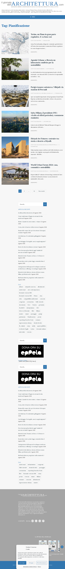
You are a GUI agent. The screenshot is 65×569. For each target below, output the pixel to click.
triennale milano (41, 329)
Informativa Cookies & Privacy (30, 566)
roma (28, 326)
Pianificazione (32, 317)
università (22, 332)
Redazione (38, 121)
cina (41, 296)
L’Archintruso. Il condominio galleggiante (29, 236)
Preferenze (41, 563)
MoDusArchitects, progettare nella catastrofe (30, 277)
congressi (22, 302)
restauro (38, 320)
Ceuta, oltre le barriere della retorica (28, 227)
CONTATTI (21, 521)
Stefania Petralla (52, 144)
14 (34, 191)
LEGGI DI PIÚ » (34, 52)
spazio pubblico (41, 326)
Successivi (42, 191)
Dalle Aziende (39, 302)
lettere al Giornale (24, 311)
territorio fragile (24, 329)
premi (39, 317)
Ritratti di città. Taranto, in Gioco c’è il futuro (30, 256)
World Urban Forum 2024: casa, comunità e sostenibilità (44, 166)
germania (41, 305)
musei (27, 314)
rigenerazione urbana (25, 323)
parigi (40, 314)
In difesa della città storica (25, 213)
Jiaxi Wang (43, 93)
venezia (29, 332)
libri (33, 311)
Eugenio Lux (50, 93)
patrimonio (22, 317)
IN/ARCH (21, 308)
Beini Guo (38, 93)
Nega (31, 563)
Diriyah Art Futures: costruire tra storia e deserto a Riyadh (45, 139)
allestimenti (41, 287)
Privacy (39, 566)
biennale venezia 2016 (25, 293)
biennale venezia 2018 (25, 296)
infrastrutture (30, 308)
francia (34, 305)
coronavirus (30, 302)
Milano (38, 311)
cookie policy (29, 554)
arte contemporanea (34, 290)
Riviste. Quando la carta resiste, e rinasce (29, 221)
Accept (22, 563)
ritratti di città (38, 323)
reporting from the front (26, 320)
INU (38, 308)
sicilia (33, 326)
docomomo (22, 305)
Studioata (50, 565)
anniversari (22, 290)
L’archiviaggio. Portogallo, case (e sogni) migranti (31, 241)
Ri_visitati (22, 326)
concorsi (42, 299)
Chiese (36, 296)
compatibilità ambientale (31, 299)
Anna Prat (38, 40)
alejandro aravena (30, 287)
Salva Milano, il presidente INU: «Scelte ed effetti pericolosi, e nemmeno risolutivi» (47, 115)
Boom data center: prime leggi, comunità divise (31, 261)
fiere (29, 305)
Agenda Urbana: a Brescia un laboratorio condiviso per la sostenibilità (43, 62)
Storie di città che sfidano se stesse (27, 247)
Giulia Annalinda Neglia (42, 144)
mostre (21, 314)
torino (32, 329)
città (20, 299)
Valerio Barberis (40, 68)
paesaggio (34, 314)
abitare (21, 287)
